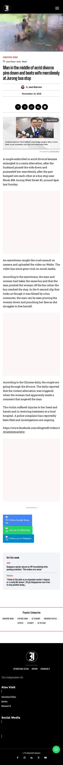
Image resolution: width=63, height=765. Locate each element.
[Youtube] (45, 758)
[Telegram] (45, 107)
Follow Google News (19, 520)
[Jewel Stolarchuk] (23, 87)
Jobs (8, 563)
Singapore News (10, 57)
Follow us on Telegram (20, 538)
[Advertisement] (31, 222)
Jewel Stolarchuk (35, 87)
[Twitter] (25, 107)
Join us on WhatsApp (19, 530)
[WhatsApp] (31, 107)
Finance (10, 576)
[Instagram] (24, 758)
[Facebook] (18, 107)
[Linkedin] (38, 107)
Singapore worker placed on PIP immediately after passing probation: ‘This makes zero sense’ (27, 568)
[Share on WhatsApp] (56, 749)
